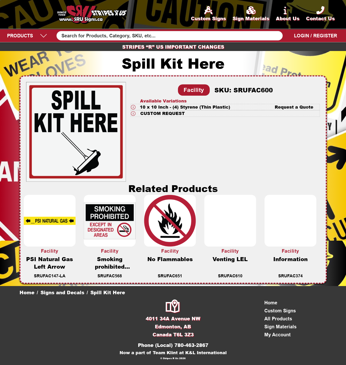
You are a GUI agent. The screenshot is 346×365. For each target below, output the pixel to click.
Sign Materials (280, 326)
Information (290, 259)
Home (27, 292)
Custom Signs (280, 310)
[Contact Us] (173, 306)
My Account (277, 334)
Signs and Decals (62, 292)
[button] (225, 107)
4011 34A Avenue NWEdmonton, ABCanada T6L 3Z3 (173, 326)
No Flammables (170, 259)
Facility (194, 90)
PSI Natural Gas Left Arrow (49, 262)
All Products (278, 318)
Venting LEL (230, 259)
